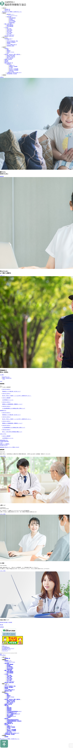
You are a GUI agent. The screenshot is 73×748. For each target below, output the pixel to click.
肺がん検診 (9, 31)
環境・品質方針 (10, 58)
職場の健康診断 (10, 25)
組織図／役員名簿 (8, 59)
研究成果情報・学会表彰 (12, 73)
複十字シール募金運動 (13, 68)
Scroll (1, 381)
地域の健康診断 (12, 17)
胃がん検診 (9, 28)
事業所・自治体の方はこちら (16, 11)
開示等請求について (6, 649)
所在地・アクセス (10, 52)
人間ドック (9, 39)
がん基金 (11, 67)
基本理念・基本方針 (11, 56)
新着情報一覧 (7, 9)
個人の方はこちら (6, 11)
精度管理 (6, 61)
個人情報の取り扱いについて (8, 648)
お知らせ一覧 (7, 10)
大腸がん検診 (9, 29)
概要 (8, 49)
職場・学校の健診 (8, 23)
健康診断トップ (10, 14)
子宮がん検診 (9, 32)
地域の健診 (9, 16)
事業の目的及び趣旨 (11, 55)
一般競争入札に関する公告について (14, 72)
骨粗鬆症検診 (12, 22)
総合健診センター (8, 38)
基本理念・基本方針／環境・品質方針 (12, 54)
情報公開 (6, 60)
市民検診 (8, 43)
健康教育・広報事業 (13, 66)
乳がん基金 (11, 71)
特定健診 (11, 19)
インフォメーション (13, 15)
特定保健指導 (12, 20)
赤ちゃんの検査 (12, 21)
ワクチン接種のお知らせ (12, 44)
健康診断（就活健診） (11, 42)
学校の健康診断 (10, 26)
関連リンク (4, 646)
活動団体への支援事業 (13, 70)
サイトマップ (5, 650)
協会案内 (6, 48)
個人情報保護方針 (6, 647)
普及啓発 (8, 64)
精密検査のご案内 (10, 45)
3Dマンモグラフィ (10, 34)
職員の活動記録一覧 (9, 62)
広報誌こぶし (12, 65)
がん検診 (6, 27)
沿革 (8, 53)
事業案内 (8, 50)
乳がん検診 (9, 33)
